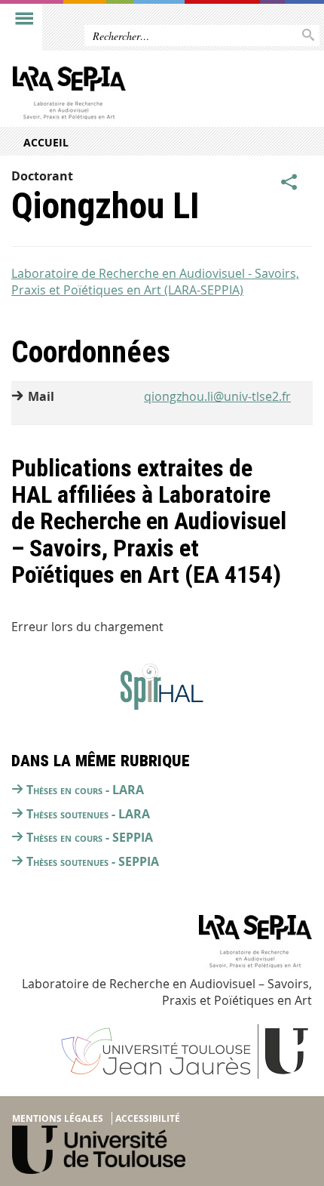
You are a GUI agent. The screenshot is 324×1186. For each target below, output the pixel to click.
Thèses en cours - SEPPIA (89, 837)
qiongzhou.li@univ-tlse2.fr (217, 396)
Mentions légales (57, 1118)
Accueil (46, 142)
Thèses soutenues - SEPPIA (92, 861)
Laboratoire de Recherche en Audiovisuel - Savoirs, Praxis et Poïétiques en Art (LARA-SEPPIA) (155, 281)
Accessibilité (147, 1118)
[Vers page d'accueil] (129, 96)
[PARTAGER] (289, 182)
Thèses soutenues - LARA (88, 814)
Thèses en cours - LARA (85, 789)
